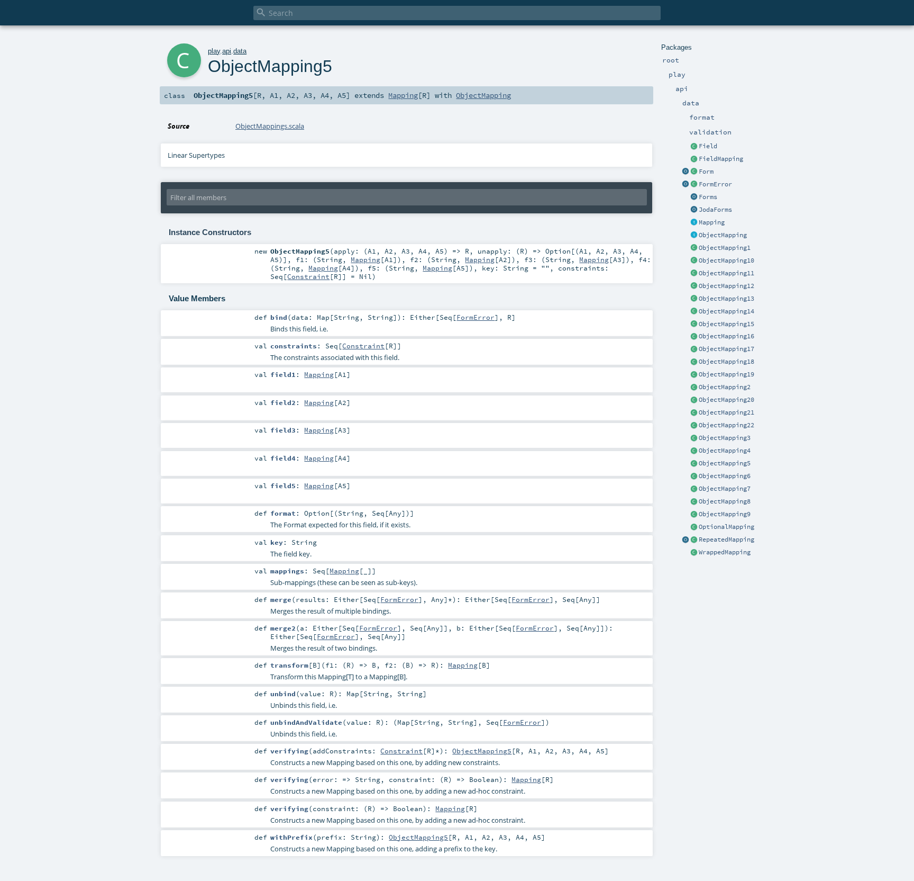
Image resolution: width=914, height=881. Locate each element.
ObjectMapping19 (726, 374)
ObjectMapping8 (725, 501)
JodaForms (715, 209)
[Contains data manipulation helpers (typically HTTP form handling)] (694, 197)
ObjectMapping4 (725, 450)
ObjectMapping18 (726, 361)
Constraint (308, 276)
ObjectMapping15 (726, 324)
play (214, 51)
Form (706, 171)
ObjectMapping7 (725, 488)
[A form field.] (694, 146)
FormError (715, 184)
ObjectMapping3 (725, 438)
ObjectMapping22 (726, 425)
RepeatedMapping (726, 539)
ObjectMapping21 (726, 412)
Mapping (712, 222)
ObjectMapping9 (725, 514)
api (226, 51)
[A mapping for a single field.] (694, 159)
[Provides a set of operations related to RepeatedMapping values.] (685, 540)
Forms (708, 197)
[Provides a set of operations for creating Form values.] (685, 172)
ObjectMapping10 (726, 260)
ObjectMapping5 (725, 463)
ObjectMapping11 (726, 273)
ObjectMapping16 (726, 336)
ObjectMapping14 (726, 311)
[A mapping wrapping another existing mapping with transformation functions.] (694, 553)
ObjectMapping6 (725, 476)
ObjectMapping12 (726, 286)
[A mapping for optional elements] (694, 527)
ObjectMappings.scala (269, 126)
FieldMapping (721, 159)
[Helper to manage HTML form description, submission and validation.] (694, 172)
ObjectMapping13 (726, 298)
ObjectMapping (723, 235)
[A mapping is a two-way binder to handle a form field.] (694, 223)
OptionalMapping (726, 527)
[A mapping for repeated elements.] (694, 540)
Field (708, 146)
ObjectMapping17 (726, 349)
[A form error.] (694, 185)
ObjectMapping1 (725, 247)
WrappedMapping (725, 552)
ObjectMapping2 (725, 387)
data (239, 51)
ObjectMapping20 (726, 399)
